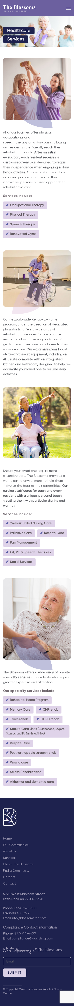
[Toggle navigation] (67, 9)
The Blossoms (19, 8)
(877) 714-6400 (25, 933)
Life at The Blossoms (18, 864)
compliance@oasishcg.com (32, 938)
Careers (9, 877)
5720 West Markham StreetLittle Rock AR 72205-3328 (24, 897)
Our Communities (16, 845)
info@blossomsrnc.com (29, 918)
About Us (9, 851)
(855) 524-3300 (25, 908)
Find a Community (16, 870)
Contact (9, 883)
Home (7, 838)
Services (9, 857)
